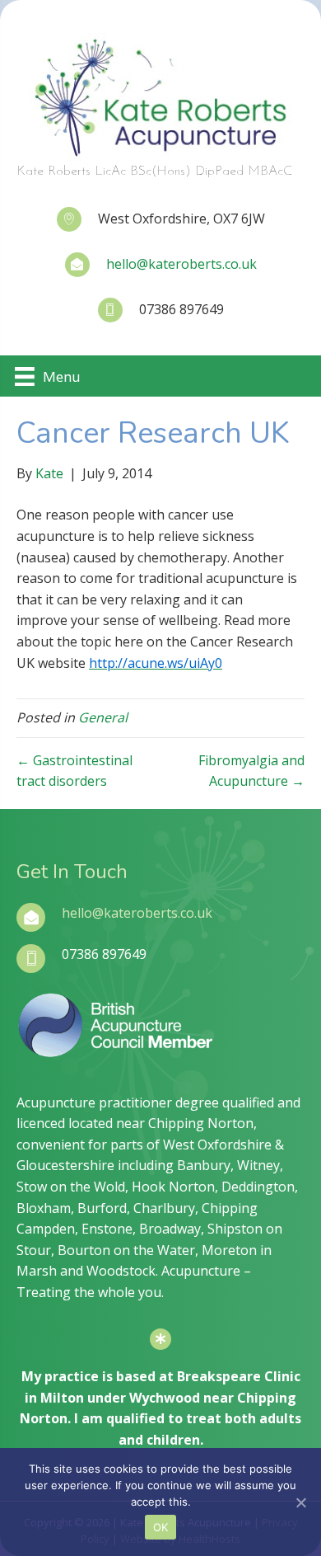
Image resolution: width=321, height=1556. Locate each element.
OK (161, 1527)
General (103, 717)
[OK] (300, 1502)
